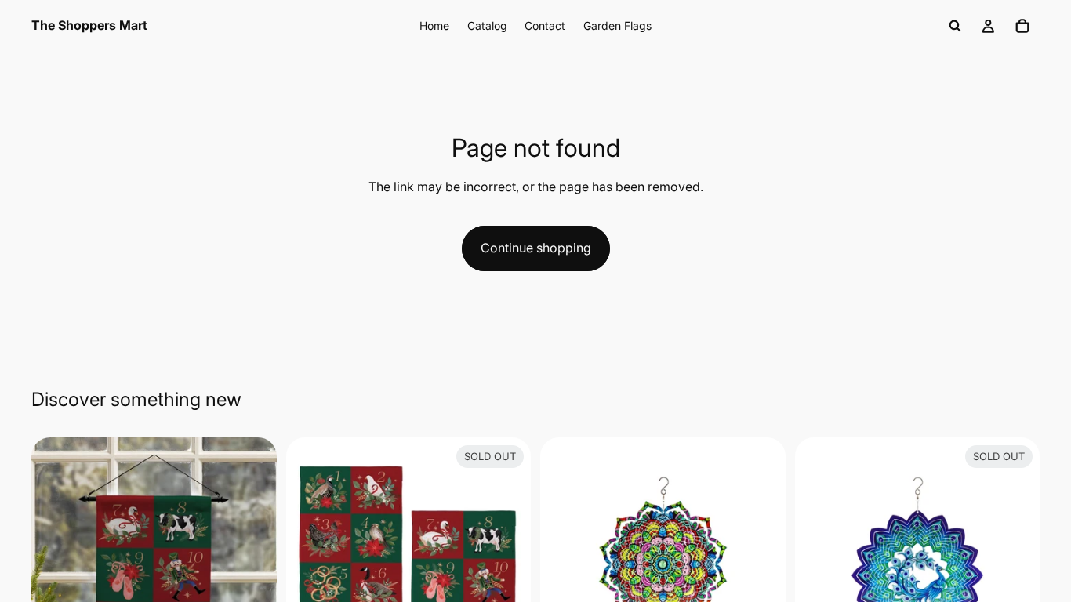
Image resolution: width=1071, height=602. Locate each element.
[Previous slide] (54, 560)
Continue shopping (536, 248)
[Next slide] (253, 560)
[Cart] (1022, 26)
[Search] (955, 26)
